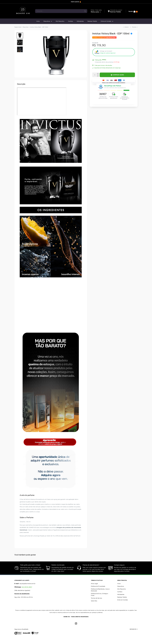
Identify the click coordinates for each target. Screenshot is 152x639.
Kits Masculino (60, 21)
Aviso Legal (94, 583)
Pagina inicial (17, 27)
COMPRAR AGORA (118, 75)
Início (38, 21)
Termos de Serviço (96, 598)
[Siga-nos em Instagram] (76, 623)
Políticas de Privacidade (98, 586)
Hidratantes (80, 21)
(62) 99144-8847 (27, 587)
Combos (70, 21)
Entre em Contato (106, 21)
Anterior (126, 27)
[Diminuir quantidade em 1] (98, 76)
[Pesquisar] (85, 11)
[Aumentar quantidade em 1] (98, 74)
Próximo (134, 27)
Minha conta (95, 12)
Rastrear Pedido (92, 21)
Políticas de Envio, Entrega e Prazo (99, 594)
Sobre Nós (94, 601)
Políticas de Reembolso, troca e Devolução (100, 590)
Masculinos (46, 21)
